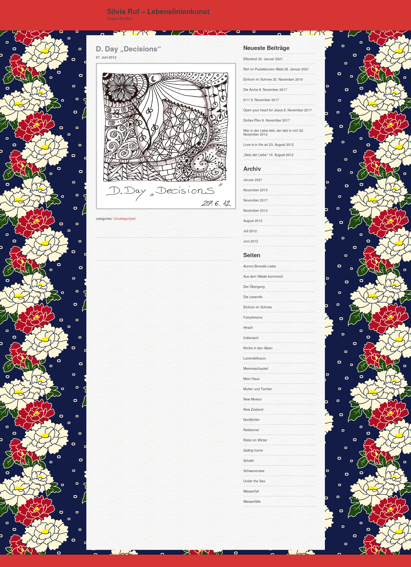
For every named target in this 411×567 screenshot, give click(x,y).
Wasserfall (251, 491)
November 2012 (255, 210)
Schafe (248, 460)
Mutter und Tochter (257, 388)
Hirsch (248, 327)
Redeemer (251, 429)
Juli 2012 (250, 230)
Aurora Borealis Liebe (259, 266)
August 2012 (252, 220)
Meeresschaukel (255, 368)
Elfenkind (250, 58)
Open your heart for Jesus (263, 110)
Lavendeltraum (254, 358)
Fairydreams (252, 317)
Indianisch (251, 337)
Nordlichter (251, 419)
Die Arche (250, 89)
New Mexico (252, 399)
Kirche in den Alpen (258, 347)
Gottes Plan (252, 120)
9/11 (246, 99)
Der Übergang (254, 286)
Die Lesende (252, 296)
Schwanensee (253, 470)
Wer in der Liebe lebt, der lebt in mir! (270, 130)
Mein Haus (251, 378)
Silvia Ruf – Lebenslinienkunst (158, 11)
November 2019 (255, 189)
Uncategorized (124, 218)
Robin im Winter (255, 440)
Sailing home (253, 450)
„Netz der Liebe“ (255, 154)
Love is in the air (255, 144)
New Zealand (253, 409)
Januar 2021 (252, 179)
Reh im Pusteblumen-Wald (263, 69)
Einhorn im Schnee (257, 79)
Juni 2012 (250, 241)
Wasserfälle (252, 501)
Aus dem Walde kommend (263, 276)
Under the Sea (254, 480)
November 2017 (255, 200)
